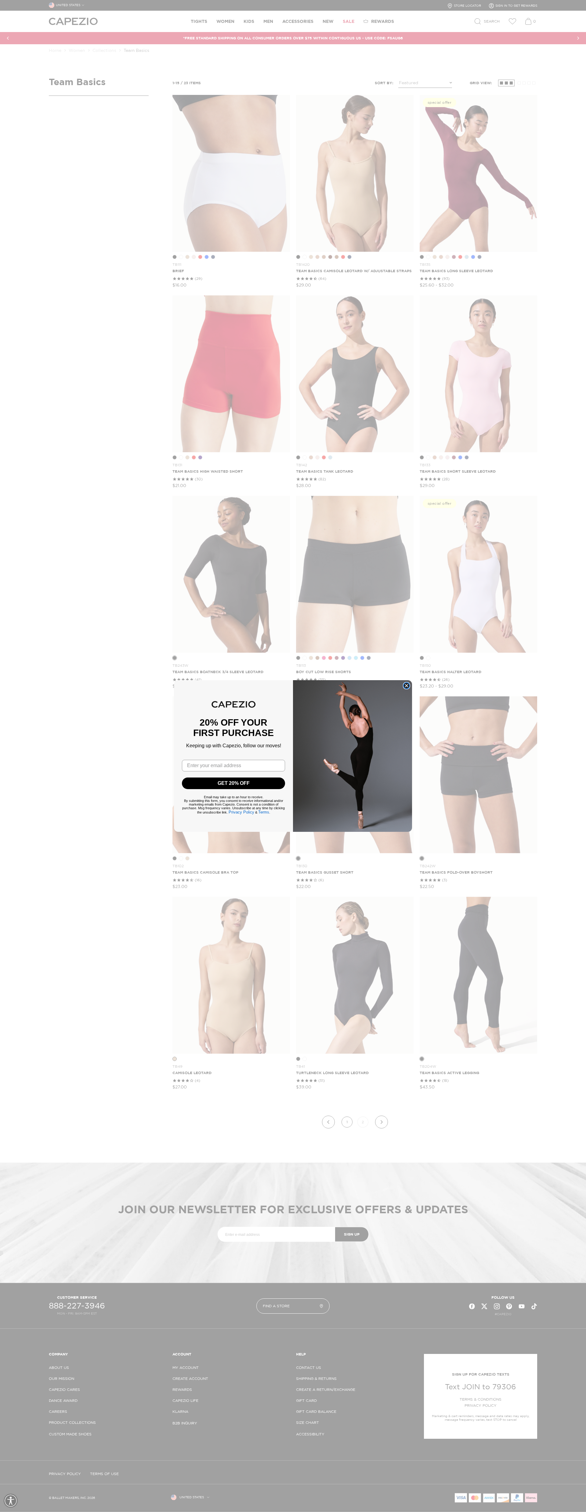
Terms (263, 812)
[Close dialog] (406, 686)
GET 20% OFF (234, 783)
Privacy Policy (241, 812)
